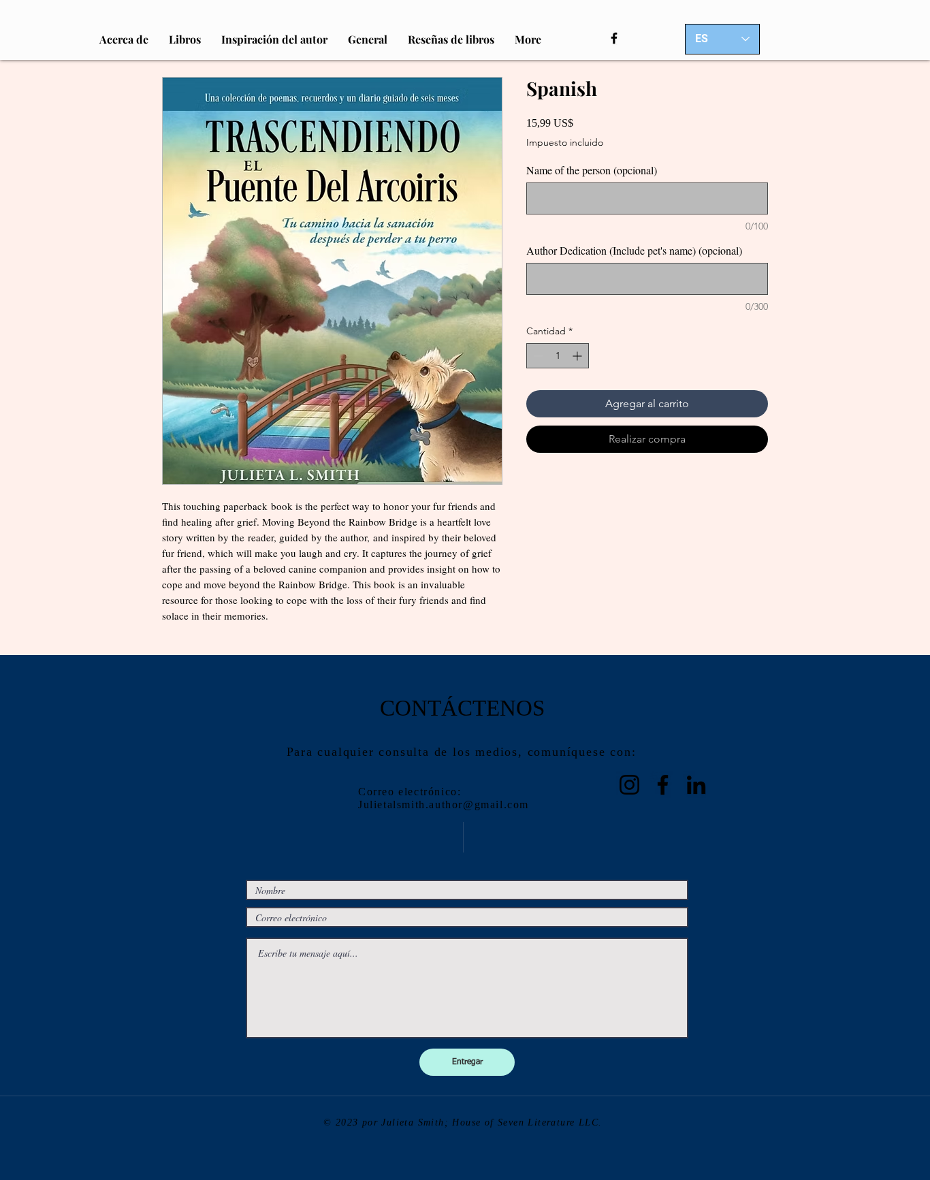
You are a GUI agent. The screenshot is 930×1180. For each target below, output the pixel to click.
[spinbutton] (557, 356)
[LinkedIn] (696, 784)
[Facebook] (614, 38)
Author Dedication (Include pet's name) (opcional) (634, 250)
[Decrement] (536, 356)
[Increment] (578, 356)
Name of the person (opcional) (591, 170)
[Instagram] (629, 784)
